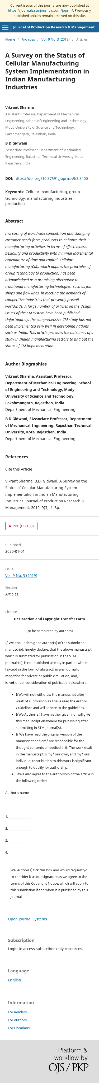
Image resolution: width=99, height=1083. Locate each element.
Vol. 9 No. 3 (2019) (55, 39)
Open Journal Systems (27, 918)
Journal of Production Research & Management (54, 27)
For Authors (17, 1019)
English (14, 979)
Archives (28, 39)
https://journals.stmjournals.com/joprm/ (40, 10)
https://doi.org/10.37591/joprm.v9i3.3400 (51, 178)
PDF (19, 526)
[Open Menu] (5, 27)
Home (10, 39)
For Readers (17, 1012)
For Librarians (19, 1027)
